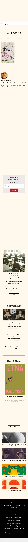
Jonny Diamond (6, 38)
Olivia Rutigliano (14, 328)
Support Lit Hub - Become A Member (14, 528)
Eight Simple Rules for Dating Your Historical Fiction (14, 461)
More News (14, 294)
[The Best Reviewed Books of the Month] (15, 379)
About (14, 514)
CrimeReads (14, 351)
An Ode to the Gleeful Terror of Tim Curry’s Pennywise (14, 445)
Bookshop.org (10, 533)
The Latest (14, 427)
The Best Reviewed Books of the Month (14, 397)
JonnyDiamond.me (18, 87)
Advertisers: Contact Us (14, 523)
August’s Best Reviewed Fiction (14, 491)
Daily (13, 274)
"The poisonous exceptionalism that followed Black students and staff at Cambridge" (14, 288)
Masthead (14, 512)
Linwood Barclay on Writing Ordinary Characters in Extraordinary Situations (14, 336)
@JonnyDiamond (10, 87)
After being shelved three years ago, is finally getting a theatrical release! (14, 324)
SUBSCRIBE (14, 190)
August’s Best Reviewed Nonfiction (14, 476)
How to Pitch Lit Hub (14, 520)
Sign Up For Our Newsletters (14, 517)
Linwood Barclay (14, 340)
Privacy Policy (14, 526)
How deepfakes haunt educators (14, 278)
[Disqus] (14, 107)
